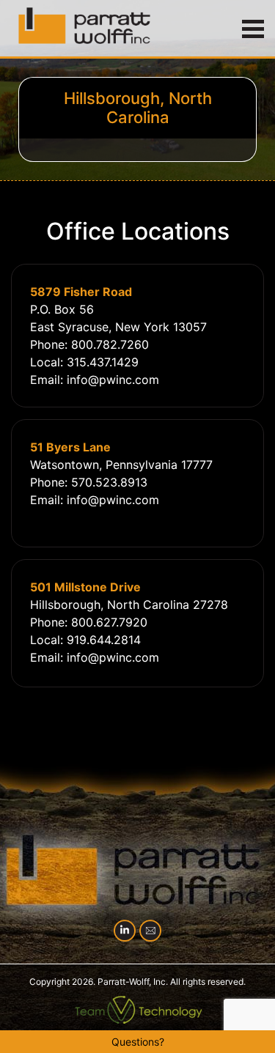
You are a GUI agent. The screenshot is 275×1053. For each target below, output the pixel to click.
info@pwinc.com (113, 379)
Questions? (137, 1041)
